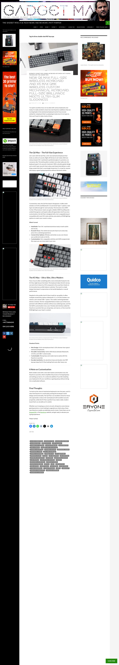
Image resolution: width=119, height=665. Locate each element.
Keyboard (52, 73)
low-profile (34, 460)
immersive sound (36, 455)
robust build (44, 466)
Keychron (58, 73)
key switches (65, 455)
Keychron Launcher (61, 457)
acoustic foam (49, 441)
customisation (63, 445)
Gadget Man (39, 73)
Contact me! (71, 27)
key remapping (53, 455)
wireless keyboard (52, 470)
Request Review (81, 27)
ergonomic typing (36, 451)
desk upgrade (35, 447)
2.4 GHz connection (36, 441)
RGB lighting (34, 466)
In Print (53, 27)
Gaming (46, 73)
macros (59, 460)
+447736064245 (8, 322)
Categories (90, 27)
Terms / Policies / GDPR (101, 27)
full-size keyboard (50, 451)
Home (35, 27)
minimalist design (52, 462)
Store (41, 27)
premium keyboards (37, 464)
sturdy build (64, 466)
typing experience (36, 468)
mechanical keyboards (38, 462)
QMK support (60, 464)
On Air (46, 27)
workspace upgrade (37, 472)
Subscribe (111, 661)
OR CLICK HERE (8, 326)
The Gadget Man (43, 75)
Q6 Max (47, 464)
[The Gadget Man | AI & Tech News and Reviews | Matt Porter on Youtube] (4, 337)
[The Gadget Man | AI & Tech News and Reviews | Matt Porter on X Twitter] (7, 333)
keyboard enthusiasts (37, 457)
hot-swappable (60, 453)
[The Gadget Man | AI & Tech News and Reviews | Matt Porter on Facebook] (4, 333)
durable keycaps (50, 449)
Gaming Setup (49, 453)
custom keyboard (51, 445)
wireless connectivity (37, 470)
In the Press (62, 27)
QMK (52, 464)
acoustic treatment (62, 441)
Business (32, 73)
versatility (65, 468)
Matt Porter (66, 73)
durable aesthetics (37, 449)
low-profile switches (47, 460)
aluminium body (35, 443)
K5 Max (45, 455)
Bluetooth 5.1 (46, 443)
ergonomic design (63, 449)
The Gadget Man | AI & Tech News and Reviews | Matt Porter (32, 23)
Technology (33, 75)
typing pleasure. (49, 468)
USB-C (58, 468)
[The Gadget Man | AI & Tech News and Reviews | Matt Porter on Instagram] (11, 333)
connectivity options (37, 445)
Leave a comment (49, 103)
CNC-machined (57, 443)
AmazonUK (32, 412)
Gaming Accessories (37, 453)
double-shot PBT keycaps (49, 447)
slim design (54, 466)
